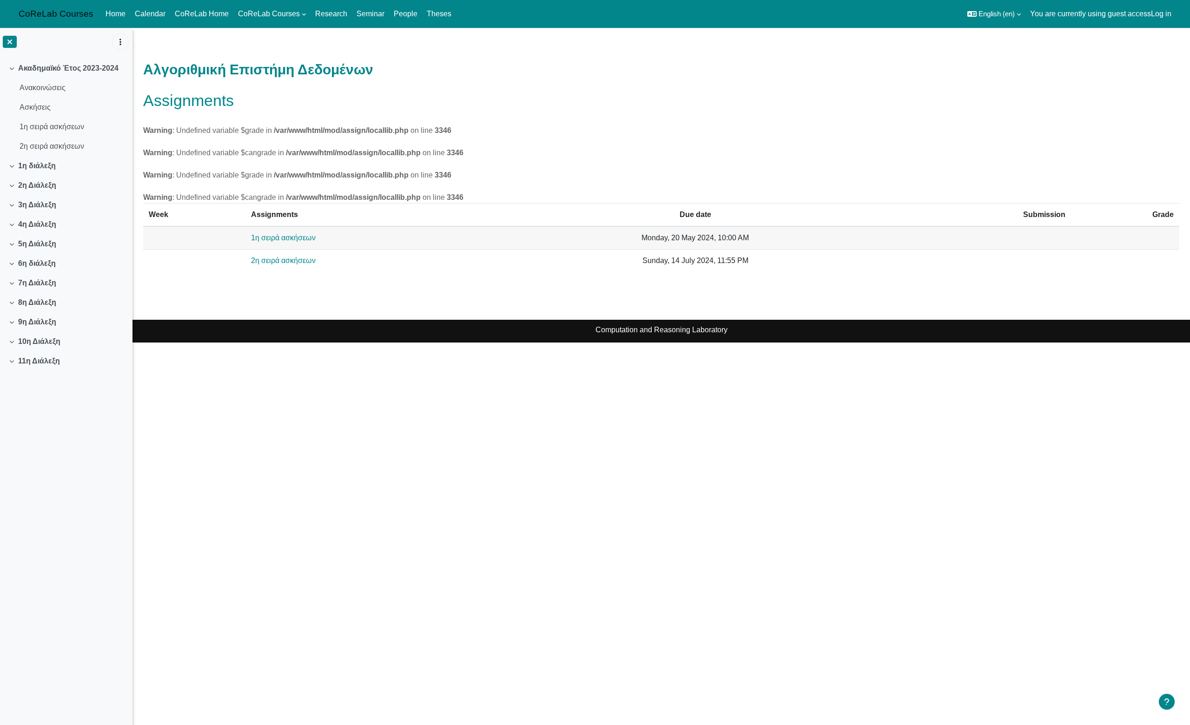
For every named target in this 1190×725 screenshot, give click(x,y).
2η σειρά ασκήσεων (52, 146)
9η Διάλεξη (37, 322)
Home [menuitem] (116, 14)
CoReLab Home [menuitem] (202, 14)
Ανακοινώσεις (43, 88)
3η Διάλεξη (37, 205)
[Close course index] (9, 41)
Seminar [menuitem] (370, 14)
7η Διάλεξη (37, 283)
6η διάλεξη (37, 263)
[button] (994, 14)
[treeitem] (66, 107)
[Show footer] (1166, 701)
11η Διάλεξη (39, 361)
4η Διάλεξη (37, 224)
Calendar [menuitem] (150, 14)
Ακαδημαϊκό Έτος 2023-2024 (68, 68)
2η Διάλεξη (37, 185)
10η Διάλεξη (39, 341)
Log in (1161, 14)
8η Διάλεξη (37, 302)
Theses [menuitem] (439, 14)
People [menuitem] (405, 14)
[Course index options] (120, 41)
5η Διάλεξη (37, 244)
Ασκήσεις (35, 107)
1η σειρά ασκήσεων (52, 127)
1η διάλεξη (37, 166)
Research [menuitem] (331, 14)
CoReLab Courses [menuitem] (269, 14)
